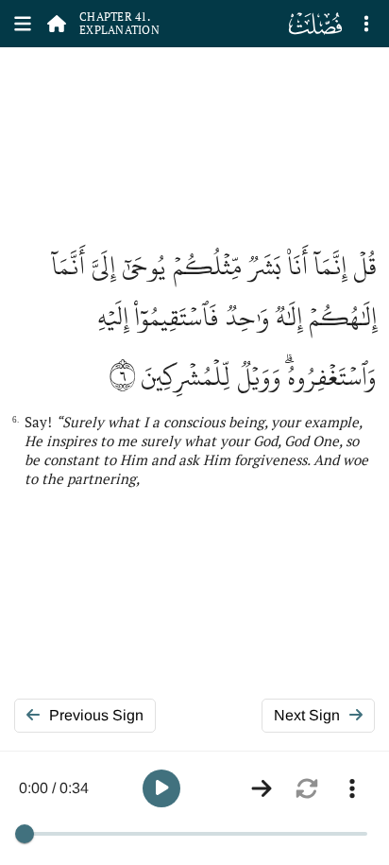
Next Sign (307, 715)
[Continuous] (261, 788)
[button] (161, 788)
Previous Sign (96, 715)
